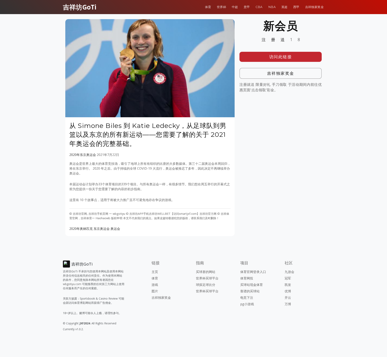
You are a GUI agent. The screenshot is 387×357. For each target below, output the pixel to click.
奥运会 (115, 228)
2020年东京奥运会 (82, 155)
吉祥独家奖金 (314, 7)
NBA (272, 7)
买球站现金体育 (251, 284)
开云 (288, 297)
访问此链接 (280, 56)
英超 (284, 7)
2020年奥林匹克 (81, 228)
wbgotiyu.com (72, 284)
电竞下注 (246, 297)
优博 (288, 291)
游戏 (155, 284)
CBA (259, 7)
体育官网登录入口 (253, 272)
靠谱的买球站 (250, 291)
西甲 (296, 7)
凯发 (288, 284)
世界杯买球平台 (207, 278)
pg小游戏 (247, 304)
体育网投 (246, 278)
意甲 (247, 7)
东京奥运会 (102, 228)
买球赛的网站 (205, 272)
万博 (288, 304)
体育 (208, 7)
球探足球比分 (205, 284)
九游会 (289, 272)
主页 (155, 272)
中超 (235, 7)
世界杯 (221, 7)
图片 (155, 291)
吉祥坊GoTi (79, 7)
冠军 (288, 278)
